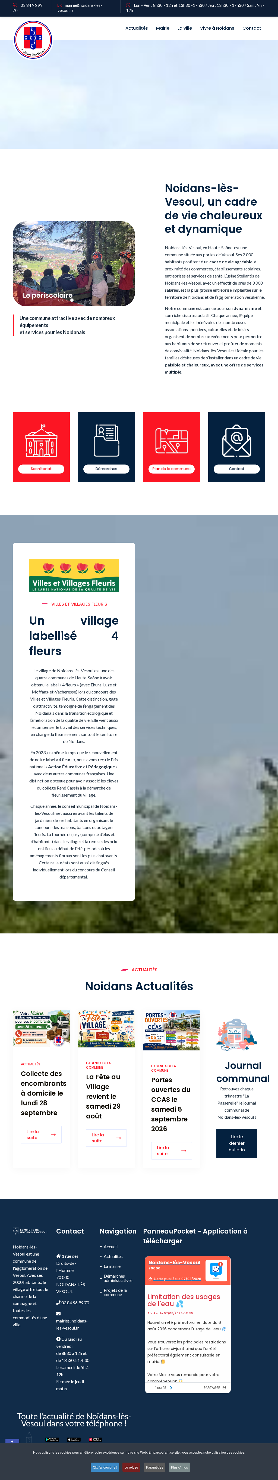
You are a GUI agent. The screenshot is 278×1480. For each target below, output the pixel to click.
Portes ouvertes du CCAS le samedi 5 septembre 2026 (171, 1104)
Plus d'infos (179, 1467)
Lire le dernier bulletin (237, 1143)
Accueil (111, 1246)
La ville (185, 28)
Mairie (162, 28)
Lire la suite (33, 1134)
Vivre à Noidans (217, 28)
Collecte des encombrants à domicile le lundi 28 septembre (44, 1093)
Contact (251, 28)
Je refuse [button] (131, 1467)
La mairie (112, 1266)
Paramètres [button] (154, 1467)
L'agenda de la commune (98, 1065)
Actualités (136, 28)
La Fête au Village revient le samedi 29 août (103, 1096)
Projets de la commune (115, 1292)
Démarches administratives (118, 1278)
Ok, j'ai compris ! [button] (105, 1467)
